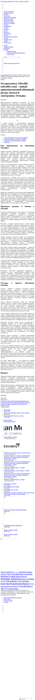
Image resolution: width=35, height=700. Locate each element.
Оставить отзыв (5, 405)
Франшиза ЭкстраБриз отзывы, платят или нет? (17, 452)
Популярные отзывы (9, 421)
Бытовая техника (8, 13)
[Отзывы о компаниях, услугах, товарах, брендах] (15, 1)
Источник (3, 395)
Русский (23, 699)
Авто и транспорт (9, 11)
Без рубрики (16, 572)
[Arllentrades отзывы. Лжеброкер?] (13, 524)
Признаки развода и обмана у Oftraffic (15, 139)
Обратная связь (11, 51)
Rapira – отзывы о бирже (11, 530)
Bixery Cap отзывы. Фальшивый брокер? (15, 509)
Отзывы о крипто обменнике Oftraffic (15, 140)
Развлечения (7, 33)
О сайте (6, 50)
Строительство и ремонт (11, 36)
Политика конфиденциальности (16, 53)
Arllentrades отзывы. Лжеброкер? (13, 525)
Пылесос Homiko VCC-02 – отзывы (14, 415)
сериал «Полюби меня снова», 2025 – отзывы (16, 413)
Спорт (5, 30)
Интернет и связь (9, 19)
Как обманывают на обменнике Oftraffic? (16, 137)
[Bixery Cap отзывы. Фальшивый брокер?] (13, 508)
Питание (6, 29)
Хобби (5, 41)
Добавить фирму (8, 47)
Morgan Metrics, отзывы (10, 437)
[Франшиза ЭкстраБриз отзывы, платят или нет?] (12, 451)
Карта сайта (10, 54)
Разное (6, 35)
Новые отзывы (8, 420)
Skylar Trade (7, 410)
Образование (7, 26)
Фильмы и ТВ (8, 39)
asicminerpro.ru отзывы (10, 483)
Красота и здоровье (9, 23)
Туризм (6, 38)
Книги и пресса (8, 20)
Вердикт (7, 142)
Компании (7, 48)
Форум (6, 45)
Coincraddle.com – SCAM (11, 489)
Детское (6, 14)
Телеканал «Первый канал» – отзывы (14, 467)
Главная (3, 75)
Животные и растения (10, 17)
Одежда (6, 27)
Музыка (6, 24)
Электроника (7, 42)
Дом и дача (7, 16)
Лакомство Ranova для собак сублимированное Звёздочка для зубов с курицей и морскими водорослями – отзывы (17, 457)
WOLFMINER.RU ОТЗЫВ (11, 486)
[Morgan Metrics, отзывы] (13, 435)
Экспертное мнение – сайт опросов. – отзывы (16, 470)
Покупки (6, 32)
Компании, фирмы (9, 22)
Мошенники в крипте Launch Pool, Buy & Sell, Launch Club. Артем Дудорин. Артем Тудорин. (19, 493)
